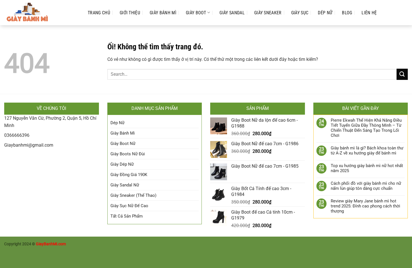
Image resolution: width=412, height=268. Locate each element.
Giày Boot (196, 12)
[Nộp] (402, 74)
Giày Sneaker (268, 12)
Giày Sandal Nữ (124, 185)
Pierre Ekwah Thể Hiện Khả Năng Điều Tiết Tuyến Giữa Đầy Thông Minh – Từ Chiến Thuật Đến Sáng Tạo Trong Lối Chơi (366, 128)
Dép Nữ (325, 12)
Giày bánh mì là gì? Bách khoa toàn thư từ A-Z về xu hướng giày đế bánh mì (367, 150)
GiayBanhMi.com (51, 244)
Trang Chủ (99, 12)
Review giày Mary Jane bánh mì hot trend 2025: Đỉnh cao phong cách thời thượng (365, 206)
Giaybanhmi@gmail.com (28, 145)
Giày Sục (300, 12)
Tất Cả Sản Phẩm (126, 216)
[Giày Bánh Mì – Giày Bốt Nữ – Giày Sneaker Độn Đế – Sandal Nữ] (40, 12)
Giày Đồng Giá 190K (128, 174)
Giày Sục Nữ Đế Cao (129, 205)
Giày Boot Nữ (122, 143)
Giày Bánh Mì (163, 12)
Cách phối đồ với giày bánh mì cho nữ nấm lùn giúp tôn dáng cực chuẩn (366, 186)
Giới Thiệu (130, 12)
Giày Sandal (232, 12)
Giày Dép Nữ (122, 164)
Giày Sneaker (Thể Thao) (133, 195)
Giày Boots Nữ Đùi (127, 153)
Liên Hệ (369, 12)
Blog (347, 12)
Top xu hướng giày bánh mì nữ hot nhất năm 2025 (367, 168)
